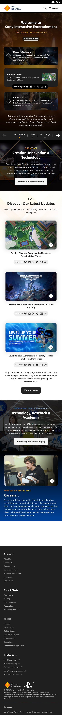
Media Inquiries (11, 609)
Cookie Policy (47, 712)
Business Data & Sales (13, 573)
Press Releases (10, 602)
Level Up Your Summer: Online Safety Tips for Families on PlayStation (31, 357)
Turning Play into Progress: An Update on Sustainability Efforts (23, 78)
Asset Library (9, 606)
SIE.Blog (7, 598)
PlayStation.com (12, 660)
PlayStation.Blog (12, 663)
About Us (7, 559)
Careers (10, 495)
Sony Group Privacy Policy (14, 712)
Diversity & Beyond (11, 634)
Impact (7, 624)
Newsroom (8, 595)
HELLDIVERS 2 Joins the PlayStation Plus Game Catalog (31, 306)
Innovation (8, 577)
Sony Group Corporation (15, 671)
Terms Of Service (33, 712)
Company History (10, 570)
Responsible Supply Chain (14, 645)
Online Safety (9, 631)
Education (8, 642)
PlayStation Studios (13, 667)
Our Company (9, 566)
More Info (8, 699)
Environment (9, 638)
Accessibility (9, 627)
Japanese (10, 707)
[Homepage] (12, 8)
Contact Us (8, 562)
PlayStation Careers (13, 674)
